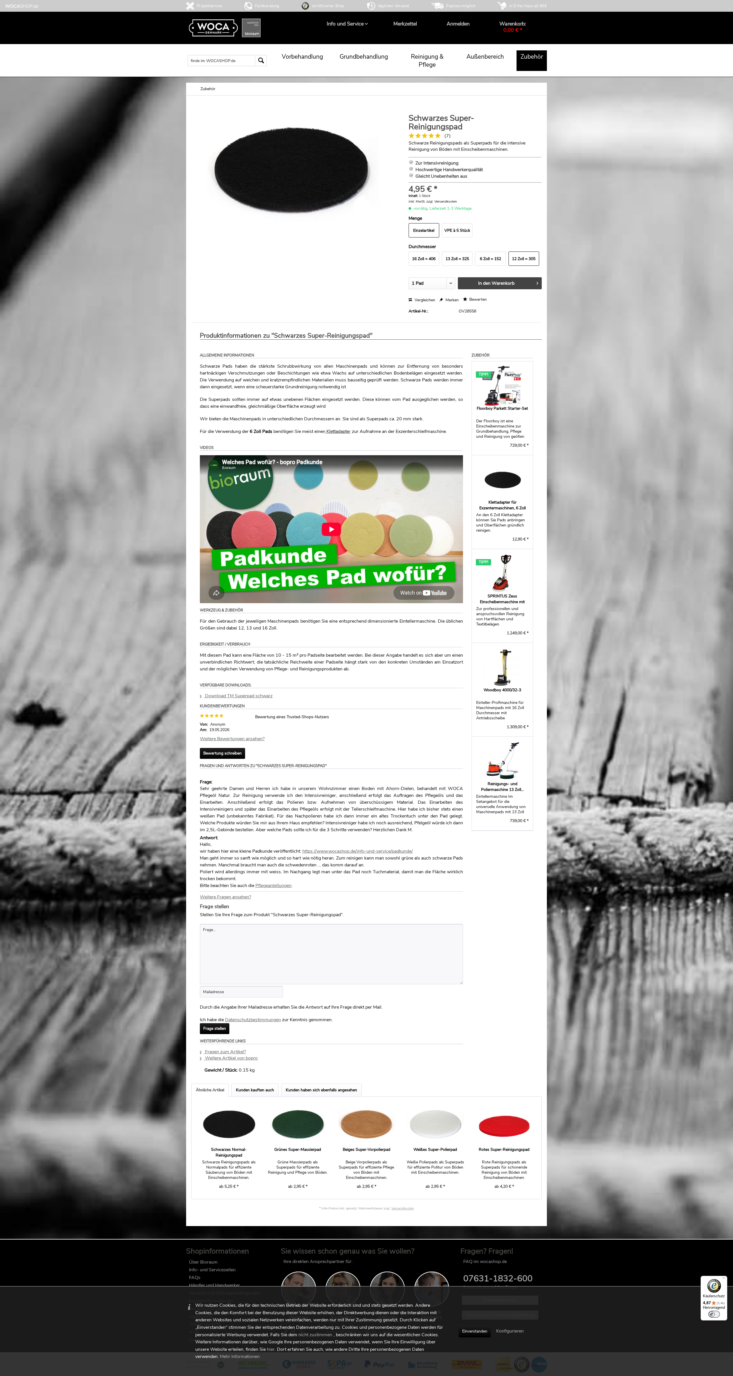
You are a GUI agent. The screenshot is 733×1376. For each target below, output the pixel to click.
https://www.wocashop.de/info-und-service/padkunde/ (357, 851)
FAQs (194, 1277)
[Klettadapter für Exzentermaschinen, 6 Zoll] (502, 480)
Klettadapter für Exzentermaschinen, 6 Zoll (502, 505)
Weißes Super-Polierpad (435, 1149)
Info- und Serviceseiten (212, 1270)
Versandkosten (402, 1208)
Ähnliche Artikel (210, 1090)
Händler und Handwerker (214, 1285)
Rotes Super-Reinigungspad (504, 1149)
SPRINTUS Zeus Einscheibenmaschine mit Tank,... (502, 599)
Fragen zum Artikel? (225, 1052)
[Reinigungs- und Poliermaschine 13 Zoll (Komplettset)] (502, 761)
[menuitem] (345, 24)
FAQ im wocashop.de (485, 1261)
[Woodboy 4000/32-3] (502, 667)
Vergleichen (424, 300)
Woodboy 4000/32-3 (502, 690)
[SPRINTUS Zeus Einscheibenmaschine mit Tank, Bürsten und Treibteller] (502, 573)
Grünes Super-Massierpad (297, 1149)
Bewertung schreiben (222, 753)
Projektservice (209, 6)
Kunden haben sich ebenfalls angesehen (321, 1090)
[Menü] (723, 1279)
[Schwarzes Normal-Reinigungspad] (229, 1124)
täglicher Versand (393, 6)
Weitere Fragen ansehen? (225, 897)
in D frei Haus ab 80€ (528, 6)
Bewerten (477, 299)
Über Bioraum (203, 1262)
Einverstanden (474, 1331)
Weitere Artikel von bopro (231, 1058)
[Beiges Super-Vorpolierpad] (366, 1124)
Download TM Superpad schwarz (238, 696)
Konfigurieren (510, 1331)
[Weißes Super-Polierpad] (435, 1124)
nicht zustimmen (315, 1335)
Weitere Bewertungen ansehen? (232, 739)
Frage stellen (214, 1028)
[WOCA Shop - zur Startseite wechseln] (21, 6)
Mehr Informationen (240, 1356)
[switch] (714, 1314)
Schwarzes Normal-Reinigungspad (229, 1152)
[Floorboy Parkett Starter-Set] (502, 386)
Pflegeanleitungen (273, 885)
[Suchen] (261, 60)
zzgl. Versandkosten (441, 201)
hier (271, 1349)
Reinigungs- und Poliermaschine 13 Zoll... (502, 786)
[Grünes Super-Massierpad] (297, 1124)
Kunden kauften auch (255, 1090)
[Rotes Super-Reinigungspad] (504, 1124)
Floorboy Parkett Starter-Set (502, 408)
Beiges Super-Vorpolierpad (366, 1149)
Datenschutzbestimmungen (253, 1020)
